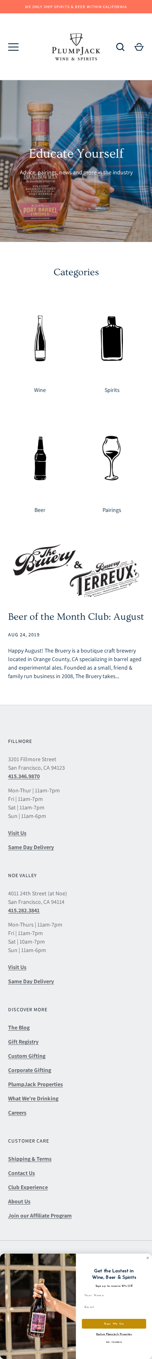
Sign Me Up (114, 1323)
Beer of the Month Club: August (76, 616)
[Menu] (13, 47)
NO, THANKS (114, 1342)
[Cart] (139, 47)
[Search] (120, 47)
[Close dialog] (148, 1258)
